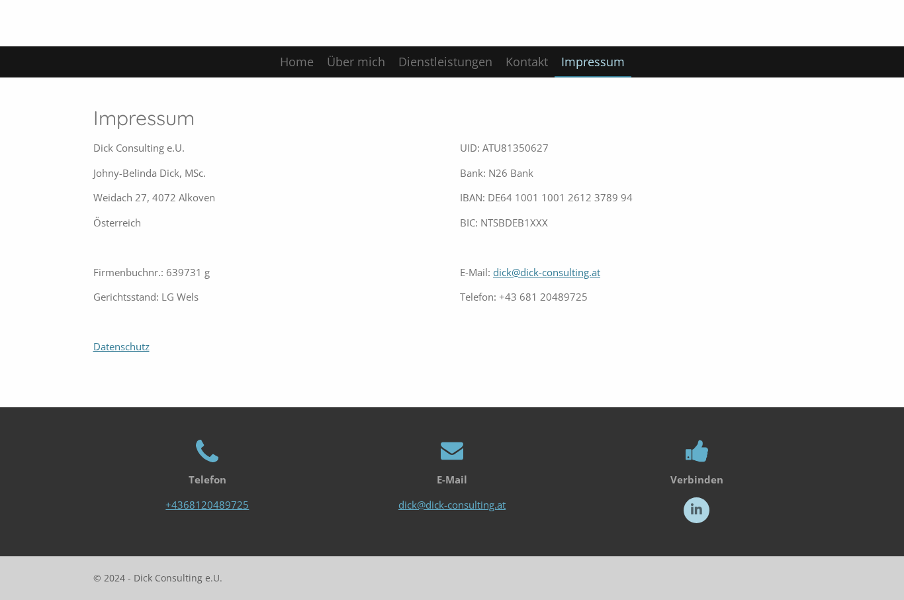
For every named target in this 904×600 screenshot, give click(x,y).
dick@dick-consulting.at (546, 272)
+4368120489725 (207, 504)
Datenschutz (121, 346)
